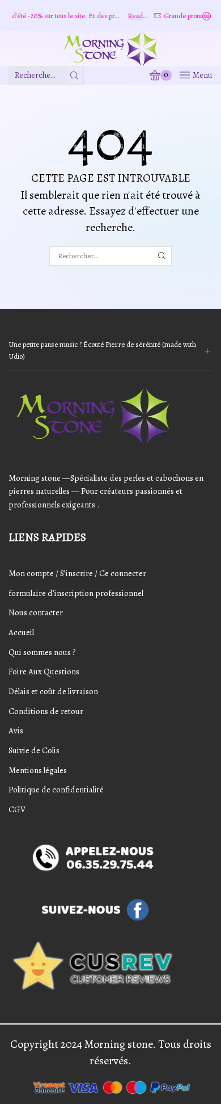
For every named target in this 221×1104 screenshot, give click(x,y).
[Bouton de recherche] (74, 75)
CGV (17, 809)
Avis (15, 730)
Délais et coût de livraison (53, 691)
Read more (126, 15)
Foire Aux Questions (43, 671)
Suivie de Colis (34, 750)
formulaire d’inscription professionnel (75, 593)
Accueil (21, 632)
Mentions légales (37, 770)
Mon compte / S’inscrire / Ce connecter (77, 573)
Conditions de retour (45, 711)
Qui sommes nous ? (42, 652)
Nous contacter (35, 612)
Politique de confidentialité (56, 789)
